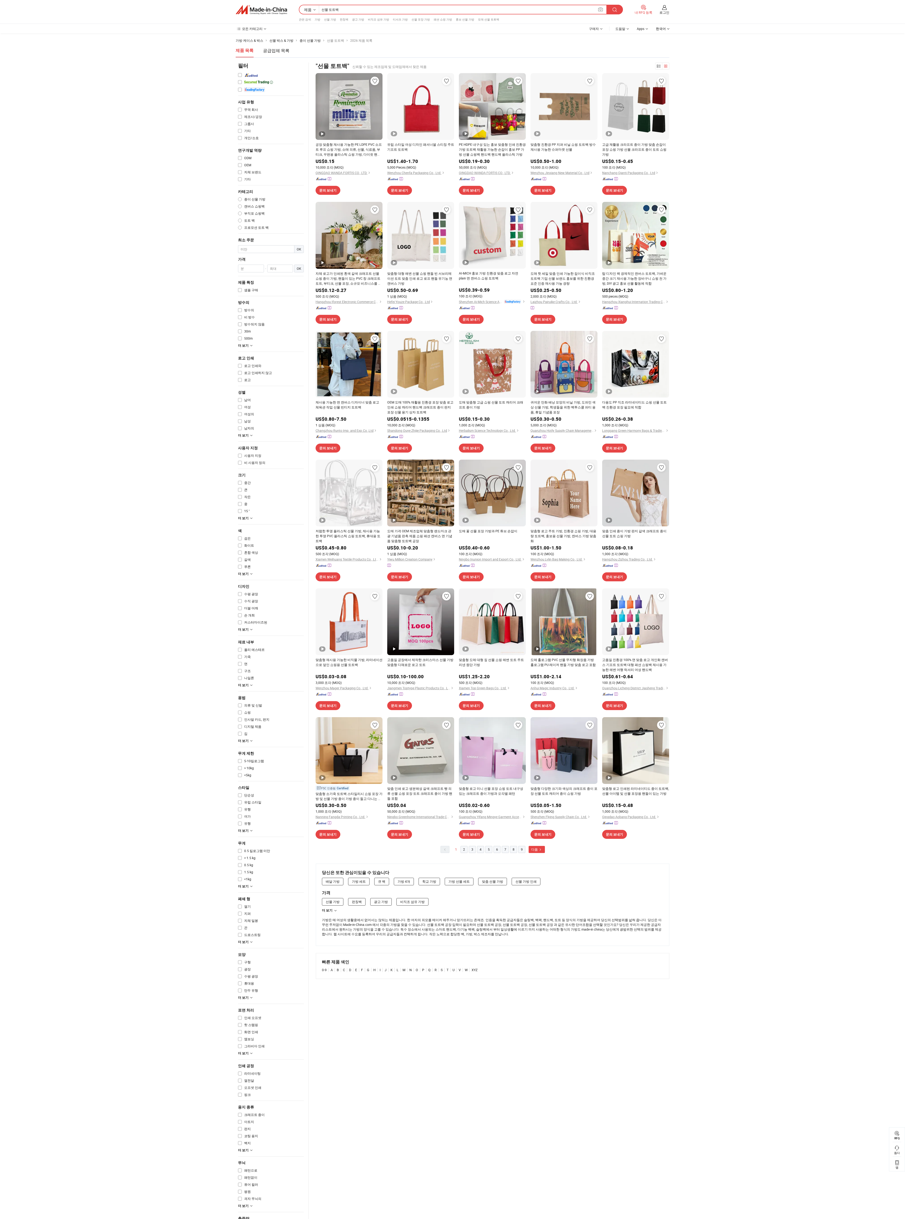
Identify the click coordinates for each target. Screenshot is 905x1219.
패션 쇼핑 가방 (443, 19)
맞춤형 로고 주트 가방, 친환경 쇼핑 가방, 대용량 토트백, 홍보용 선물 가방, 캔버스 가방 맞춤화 (563, 536)
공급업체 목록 (276, 50)
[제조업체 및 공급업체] (261, 10)
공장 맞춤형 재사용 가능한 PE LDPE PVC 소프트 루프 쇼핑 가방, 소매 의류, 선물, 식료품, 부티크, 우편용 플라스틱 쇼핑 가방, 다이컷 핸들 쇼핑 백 (349, 149)
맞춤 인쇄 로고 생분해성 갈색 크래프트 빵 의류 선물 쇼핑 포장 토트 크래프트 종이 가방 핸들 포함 (419, 793)
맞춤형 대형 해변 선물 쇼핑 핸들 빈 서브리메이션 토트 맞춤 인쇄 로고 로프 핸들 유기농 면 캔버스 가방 (419, 278)
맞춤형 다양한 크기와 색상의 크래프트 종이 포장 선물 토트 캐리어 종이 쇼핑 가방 (564, 791)
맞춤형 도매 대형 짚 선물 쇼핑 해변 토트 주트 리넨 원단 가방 (491, 662)
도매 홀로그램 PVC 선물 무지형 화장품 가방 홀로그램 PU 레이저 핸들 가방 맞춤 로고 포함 (563, 662)
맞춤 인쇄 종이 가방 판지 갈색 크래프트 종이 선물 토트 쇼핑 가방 (634, 533)
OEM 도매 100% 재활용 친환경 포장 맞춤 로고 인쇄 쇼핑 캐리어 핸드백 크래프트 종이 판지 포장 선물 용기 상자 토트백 (420, 407)
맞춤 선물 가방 (492, 881)
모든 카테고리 (252, 28)
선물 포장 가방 (420, 19)
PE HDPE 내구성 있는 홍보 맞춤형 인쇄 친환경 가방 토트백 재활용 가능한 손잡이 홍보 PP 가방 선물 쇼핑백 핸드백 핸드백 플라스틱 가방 (492, 149)
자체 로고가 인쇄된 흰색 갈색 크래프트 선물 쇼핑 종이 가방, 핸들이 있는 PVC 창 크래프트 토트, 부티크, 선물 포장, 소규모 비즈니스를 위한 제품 (348, 278)
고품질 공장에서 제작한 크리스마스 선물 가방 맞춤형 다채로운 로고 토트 (420, 662)
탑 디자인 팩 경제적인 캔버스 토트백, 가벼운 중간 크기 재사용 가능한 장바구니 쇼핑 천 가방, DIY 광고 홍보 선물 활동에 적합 (634, 278)
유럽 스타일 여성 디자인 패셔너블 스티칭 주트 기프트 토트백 (420, 147)
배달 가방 (333, 881)
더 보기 (327, 910)
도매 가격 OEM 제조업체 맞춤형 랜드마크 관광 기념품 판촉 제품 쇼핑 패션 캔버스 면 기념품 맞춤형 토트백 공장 (419, 536)
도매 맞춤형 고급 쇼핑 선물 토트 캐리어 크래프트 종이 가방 (491, 404)
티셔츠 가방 (400, 19)
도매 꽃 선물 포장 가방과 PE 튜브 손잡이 (488, 531)
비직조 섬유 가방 (378, 19)
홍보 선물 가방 (465, 19)
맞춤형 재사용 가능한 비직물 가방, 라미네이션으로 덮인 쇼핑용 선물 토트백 (349, 662)
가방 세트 (359, 881)
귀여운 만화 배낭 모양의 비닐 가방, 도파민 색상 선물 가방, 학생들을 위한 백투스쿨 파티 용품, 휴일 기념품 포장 (563, 407)
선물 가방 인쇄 (526, 881)
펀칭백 (344, 19)
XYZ (474, 970)
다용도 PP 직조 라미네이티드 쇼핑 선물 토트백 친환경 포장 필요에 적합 (634, 404)
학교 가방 (429, 881)
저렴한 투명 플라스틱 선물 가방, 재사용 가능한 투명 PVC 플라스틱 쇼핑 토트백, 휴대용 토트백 (348, 536)
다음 (535, 849)
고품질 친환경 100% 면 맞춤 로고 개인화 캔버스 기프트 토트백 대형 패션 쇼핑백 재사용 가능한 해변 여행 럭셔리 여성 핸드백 (635, 664)
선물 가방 (330, 19)
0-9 (324, 970)
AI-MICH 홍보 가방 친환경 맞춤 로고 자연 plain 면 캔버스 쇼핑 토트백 (488, 275)
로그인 (664, 12)
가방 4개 (404, 881)
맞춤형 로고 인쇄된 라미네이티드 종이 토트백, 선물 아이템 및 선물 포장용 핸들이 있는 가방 (635, 791)
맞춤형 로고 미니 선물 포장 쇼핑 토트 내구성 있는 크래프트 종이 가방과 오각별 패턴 (491, 791)
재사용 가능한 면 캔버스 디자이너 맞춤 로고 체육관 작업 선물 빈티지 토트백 (347, 404)
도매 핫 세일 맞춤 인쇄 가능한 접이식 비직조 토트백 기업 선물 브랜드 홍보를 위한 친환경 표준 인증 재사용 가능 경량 (563, 278)
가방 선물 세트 (459, 881)
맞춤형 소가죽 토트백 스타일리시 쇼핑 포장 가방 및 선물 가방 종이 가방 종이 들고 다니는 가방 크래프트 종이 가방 (349, 796)
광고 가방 (358, 19)
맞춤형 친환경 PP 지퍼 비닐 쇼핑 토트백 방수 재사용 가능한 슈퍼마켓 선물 (563, 147)
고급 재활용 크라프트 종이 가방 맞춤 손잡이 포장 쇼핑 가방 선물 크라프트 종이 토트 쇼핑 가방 (634, 149)
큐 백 (381, 881)
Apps (640, 28)
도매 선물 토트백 (488, 19)
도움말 (620, 28)
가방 (317, 19)
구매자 (594, 28)
